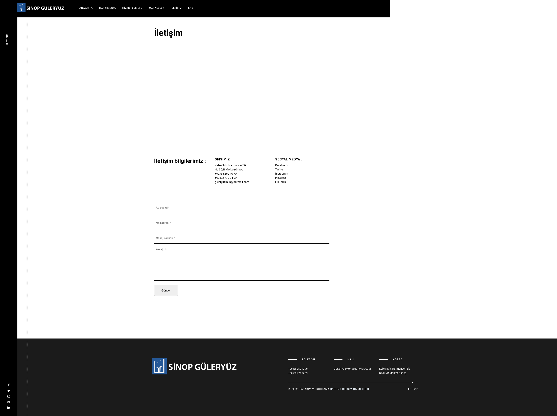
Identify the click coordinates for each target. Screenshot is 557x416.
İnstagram (281, 173)
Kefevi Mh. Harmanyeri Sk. (231, 165)
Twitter (279, 169)
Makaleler (156, 8)
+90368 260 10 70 (226, 173)
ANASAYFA (86, 8)
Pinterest (280, 177)
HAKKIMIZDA (107, 8)
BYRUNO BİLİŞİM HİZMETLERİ (349, 389)
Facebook (281, 165)
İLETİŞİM (176, 8)
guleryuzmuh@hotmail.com (232, 182)
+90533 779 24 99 (226, 177)
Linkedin (280, 182)
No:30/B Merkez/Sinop (229, 169)
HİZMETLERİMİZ (132, 8)
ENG (191, 8)
